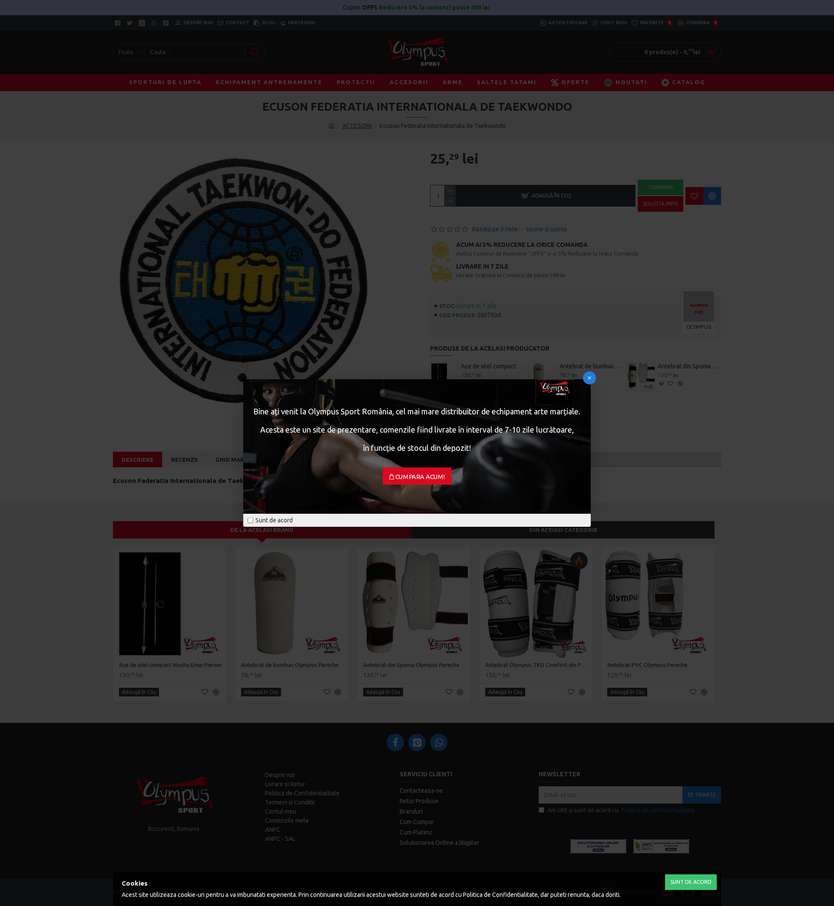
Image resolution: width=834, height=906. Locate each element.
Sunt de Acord (691, 882)
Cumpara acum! (420, 476)
